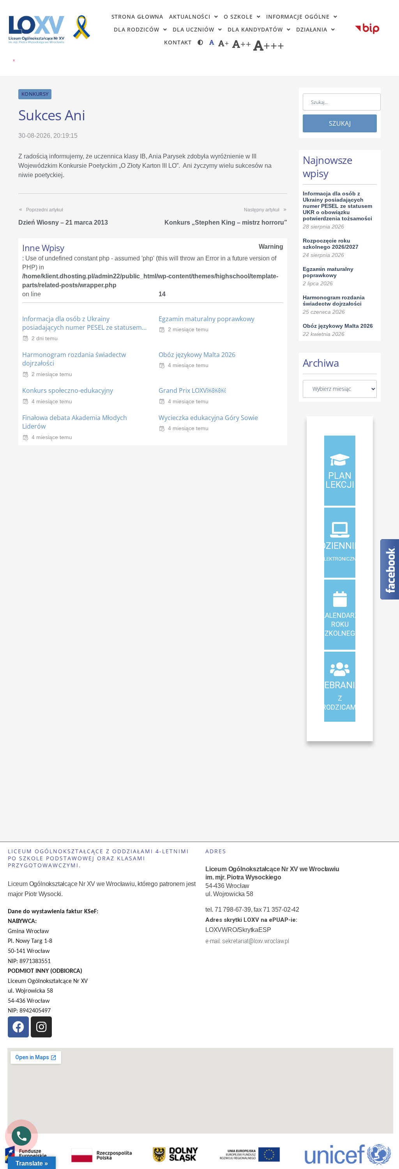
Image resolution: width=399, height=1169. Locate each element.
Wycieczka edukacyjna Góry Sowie (208, 417)
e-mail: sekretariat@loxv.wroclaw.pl (247, 941)
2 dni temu (45, 338)
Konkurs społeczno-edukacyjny (67, 390)
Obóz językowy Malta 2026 (197, 354)
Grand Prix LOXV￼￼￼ (192, 390)
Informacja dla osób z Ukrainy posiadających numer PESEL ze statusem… (84, 323)
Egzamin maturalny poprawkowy (206, 319)
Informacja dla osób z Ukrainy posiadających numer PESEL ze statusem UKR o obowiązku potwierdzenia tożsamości (337, 205)
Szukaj (340, 123)
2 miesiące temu (188, 329)
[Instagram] (41, 1026)
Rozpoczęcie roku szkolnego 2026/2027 (330, 243)
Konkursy (34, 93)
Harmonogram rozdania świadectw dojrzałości (334, 300)
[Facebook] (18, 1026)
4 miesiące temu (188, 365)
